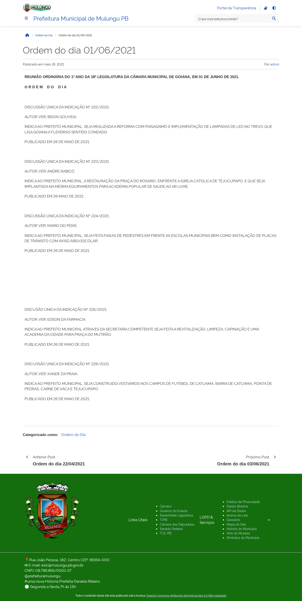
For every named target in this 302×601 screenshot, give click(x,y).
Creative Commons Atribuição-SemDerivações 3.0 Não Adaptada (186, 595)
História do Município (242, 528)
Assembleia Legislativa (176, 515)
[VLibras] (265, 8)
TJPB (163, 519)
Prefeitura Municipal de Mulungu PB (80, 18)
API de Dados (236, 511)
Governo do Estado (173, 511)
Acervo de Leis (237, 515)
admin (274, 64)
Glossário (233, 519)
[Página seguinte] (274, 457)
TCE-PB (165, 533)
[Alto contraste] (273, 8)
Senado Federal (171, 528)
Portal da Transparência (236, 7)
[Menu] (26, 18)
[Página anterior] (27, 457)
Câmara (165, 506)
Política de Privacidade (243, 501)
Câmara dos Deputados (177, 524)
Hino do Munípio (238, 533)
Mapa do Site (236, 524)
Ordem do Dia (44, 35)
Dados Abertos (237, 506)
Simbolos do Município (243, 537)
